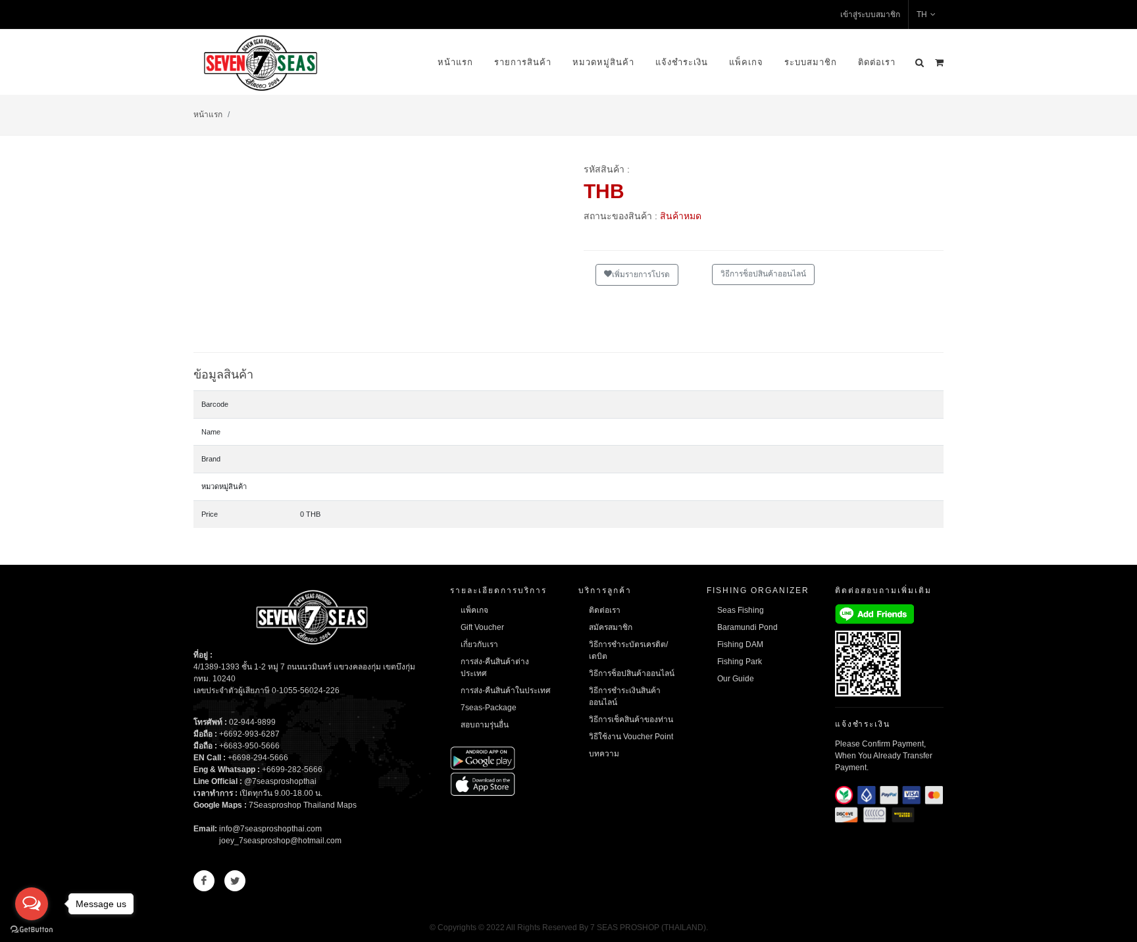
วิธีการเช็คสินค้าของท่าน (631, 719)
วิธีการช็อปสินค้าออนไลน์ (763, 273)
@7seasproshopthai (280, 781)
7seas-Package (489, 707)
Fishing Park (739, 661)
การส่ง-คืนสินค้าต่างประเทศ (495, 667)
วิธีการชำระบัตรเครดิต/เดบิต (628, 650)
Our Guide (735, 678)
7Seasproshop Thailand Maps (303, 805)
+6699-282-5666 (292, 769)
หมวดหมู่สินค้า (603, 62)
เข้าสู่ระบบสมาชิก (870, 14)
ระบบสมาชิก (810, 62)
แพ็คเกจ (746, 62)
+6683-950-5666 (249, 745)
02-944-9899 (252, 722)
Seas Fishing (740, 610)
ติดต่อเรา (877, 62)
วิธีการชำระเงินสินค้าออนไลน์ (625, 696)
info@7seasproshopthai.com (270, 828)
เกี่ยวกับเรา (479, 644)
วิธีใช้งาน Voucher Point (631, 736)
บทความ (604, 753)
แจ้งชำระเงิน (681, 62)
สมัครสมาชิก (610, 627)
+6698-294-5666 (258, 757)
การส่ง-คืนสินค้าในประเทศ (506, 690)
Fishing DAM (740, 644)
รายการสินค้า (522, 62)
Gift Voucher (482, 627)
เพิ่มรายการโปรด (641, 274)
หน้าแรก (455, 62)
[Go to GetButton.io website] (32, 929)
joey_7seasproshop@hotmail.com (280, 840)
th (922, 14)
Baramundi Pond (747, 627)
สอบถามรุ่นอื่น (485, 724)
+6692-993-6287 (249, 734)
